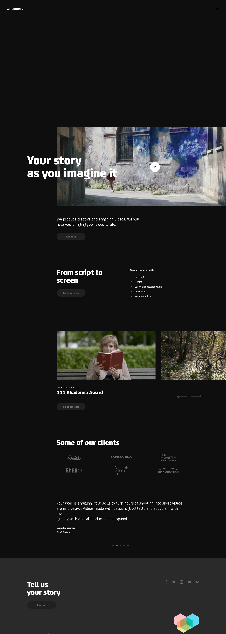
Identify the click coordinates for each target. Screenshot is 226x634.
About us (71, 236)
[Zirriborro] (15, 9)
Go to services (71, 292)
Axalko (167, 392)
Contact (41, 605)
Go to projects (71, 406)
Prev (182, 396)
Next (196, 396)
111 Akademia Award (79, 392)
